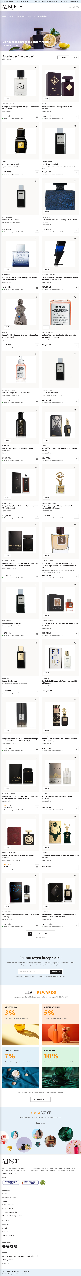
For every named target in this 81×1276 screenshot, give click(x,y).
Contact (5, 1201)
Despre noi (6, 1194)
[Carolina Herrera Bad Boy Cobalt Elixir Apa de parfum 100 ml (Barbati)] (60, 263)
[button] (36, 68)
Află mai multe (39, 1099)
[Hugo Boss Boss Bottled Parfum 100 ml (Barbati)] (20, 433)
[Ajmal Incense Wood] (20, 148)
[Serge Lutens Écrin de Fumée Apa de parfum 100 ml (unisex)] (20, 491)
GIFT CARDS (63, 1)
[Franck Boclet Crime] (20, 205)
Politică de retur (8, 1205)
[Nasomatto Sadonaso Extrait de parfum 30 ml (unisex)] (20, 900)
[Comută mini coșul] (74, 7)
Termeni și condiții (20, 1274)
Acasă (4, 16)
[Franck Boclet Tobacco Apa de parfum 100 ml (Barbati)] (60, 609)
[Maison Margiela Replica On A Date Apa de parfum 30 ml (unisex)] (60, 320)
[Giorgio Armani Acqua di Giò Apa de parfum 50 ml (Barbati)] (20, 92)
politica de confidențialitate (39, 976)
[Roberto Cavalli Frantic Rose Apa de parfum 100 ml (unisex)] (60, 724)
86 (46, 934)
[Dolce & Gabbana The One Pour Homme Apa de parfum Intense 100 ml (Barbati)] (20, 550)
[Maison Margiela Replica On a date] (20, 377)
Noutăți (5, 1228)
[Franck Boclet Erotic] (60, 377)
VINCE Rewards (54, 1)
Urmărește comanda (41, 1)
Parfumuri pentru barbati (23, 16)
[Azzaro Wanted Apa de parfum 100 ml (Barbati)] (60, 782)
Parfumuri (11, 16)
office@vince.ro (8, 1260)
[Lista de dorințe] (77, 7)
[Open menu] (21, 7)
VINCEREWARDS (8, 1235)
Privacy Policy (7, 1274)
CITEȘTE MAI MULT (9, 1173)
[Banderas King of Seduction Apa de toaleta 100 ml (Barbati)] (20, 263)
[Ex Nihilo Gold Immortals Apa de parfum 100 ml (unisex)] (60, 666)
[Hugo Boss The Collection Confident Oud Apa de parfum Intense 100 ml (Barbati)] (20, 724)
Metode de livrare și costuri (12, 1216)
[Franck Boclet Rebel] (60, 148)
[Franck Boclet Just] (20, 666)
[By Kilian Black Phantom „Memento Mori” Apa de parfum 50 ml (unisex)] (60, 900)
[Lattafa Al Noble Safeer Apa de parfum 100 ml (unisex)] (60, 842)
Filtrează (64, 57)
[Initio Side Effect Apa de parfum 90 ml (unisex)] (60, 92)
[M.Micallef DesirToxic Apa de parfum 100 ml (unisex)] (60, 205)
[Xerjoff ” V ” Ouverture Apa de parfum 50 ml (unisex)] (60, 433)
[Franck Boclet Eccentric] (20, 609)
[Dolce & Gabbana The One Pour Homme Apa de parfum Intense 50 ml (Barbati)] (20, 782)
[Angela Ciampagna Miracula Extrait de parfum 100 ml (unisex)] (60, 491)
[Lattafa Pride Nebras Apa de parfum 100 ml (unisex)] (20, 842)
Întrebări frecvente (9, 1197)
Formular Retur (7, 1208)
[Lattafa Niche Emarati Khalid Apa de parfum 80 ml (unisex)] (20, 320)
